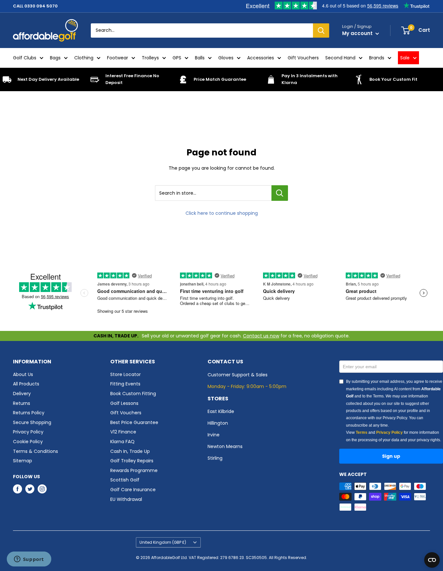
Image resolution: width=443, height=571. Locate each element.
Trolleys (150, 58)
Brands (376, 58)
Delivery (22, 393)
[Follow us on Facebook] (17, 488)
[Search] (321, 30)
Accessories (260, 58)
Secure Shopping (32, 422)
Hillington (218, 423)
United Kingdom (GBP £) (162, 542)
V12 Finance (123, 432)
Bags (55, 58)
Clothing (83, 58)
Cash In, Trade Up (130, 451)
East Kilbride (221, 411)
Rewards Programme (134, 470)
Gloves (225, 58)
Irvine (214, 434)
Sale (405, 58)
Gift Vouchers (303, 58)
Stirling (215, 458)
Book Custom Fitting (133, 393)
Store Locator (125, 374)
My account (358, 33)
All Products (26, 384)
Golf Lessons (124, 403)
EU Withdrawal (126, 499)
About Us (23, 374)
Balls (200, 58)
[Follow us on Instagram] (42, 488)
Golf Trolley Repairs (131, 460)
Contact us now (261, 336)
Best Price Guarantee (134, 422)
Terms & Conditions (35, 451)
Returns (21, 403)
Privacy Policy (28, 432)
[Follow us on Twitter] (29, 488)
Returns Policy (28, 412)
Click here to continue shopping (222, 213)
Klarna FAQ (122, 441)
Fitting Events (125, 384)
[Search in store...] (279, 193)
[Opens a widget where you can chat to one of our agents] (28, 560)
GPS (177, 58)
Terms (361, 432)
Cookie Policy (28, 441)
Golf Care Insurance (133, 489)
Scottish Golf (124, 480)
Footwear (117, 58)
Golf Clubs (24, 58)
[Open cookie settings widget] (432, 560)
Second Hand (340, 58)
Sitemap (22, 460)
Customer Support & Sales (238, 374)
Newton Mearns (225, 446)
